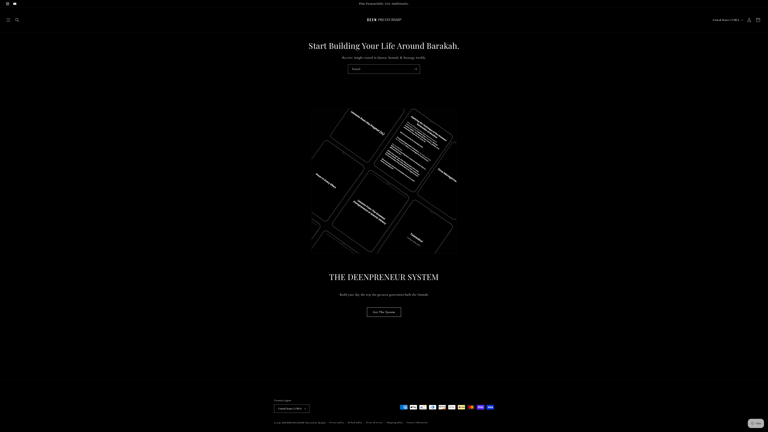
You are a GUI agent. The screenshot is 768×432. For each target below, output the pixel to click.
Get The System (384, 312)
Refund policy (355, 422)
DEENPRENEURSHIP (293, 422)
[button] (8, 20)
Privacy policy (336, 422)
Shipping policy (395, 422)
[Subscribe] (415, 69)
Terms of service (374, 422)
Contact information (417, 422)
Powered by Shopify (315, 422)
